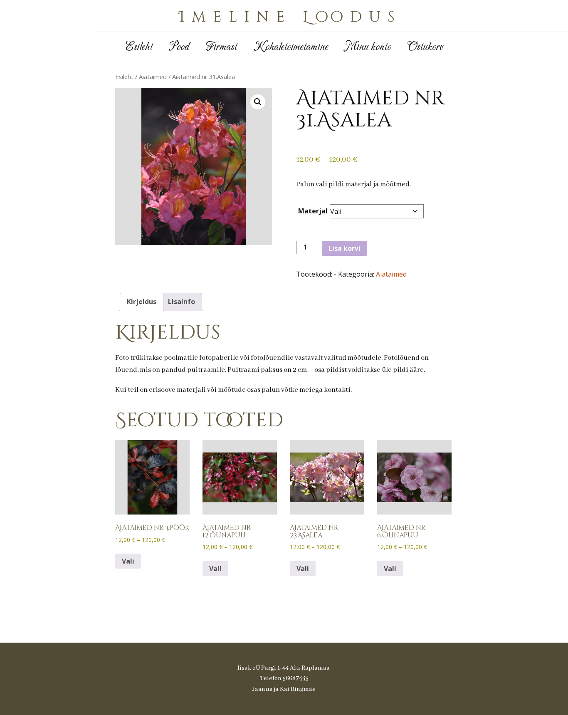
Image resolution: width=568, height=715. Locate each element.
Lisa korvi (344, 248)
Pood (179, 47)
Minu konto (368, 47)
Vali (128, 561)
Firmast (221, 47)
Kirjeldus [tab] (141, 301)
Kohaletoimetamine (291, 47)
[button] (257, 101)
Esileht (139, 47)
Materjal (313, 210)
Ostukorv (425, 47)
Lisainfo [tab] (181, 301)
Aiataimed (153, 76)
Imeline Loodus (290, 17)
